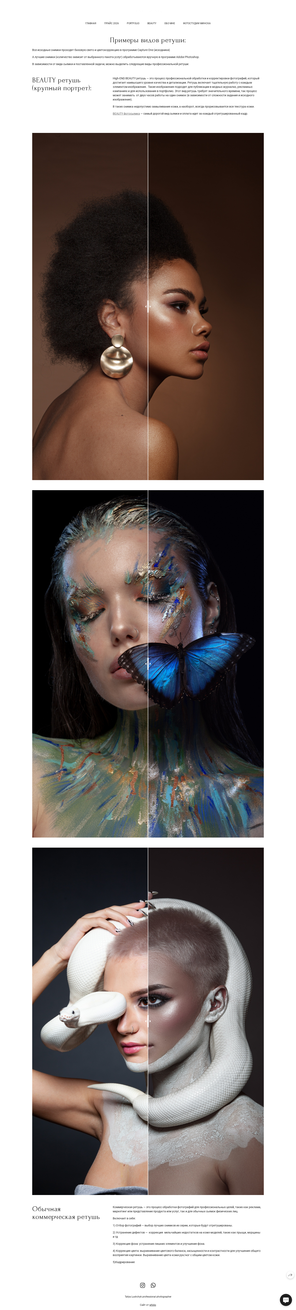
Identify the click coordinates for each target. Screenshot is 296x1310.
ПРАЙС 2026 (111, 23)
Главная (90, 23)
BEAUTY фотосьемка (126, 113)
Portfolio (133, 23)
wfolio (152, 1305)
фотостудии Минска (197, 23)
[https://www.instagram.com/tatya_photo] (142, 1285)
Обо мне (169, 23)
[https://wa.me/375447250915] (153, 1285)
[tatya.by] (148, 11)
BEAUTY (151, 23)
